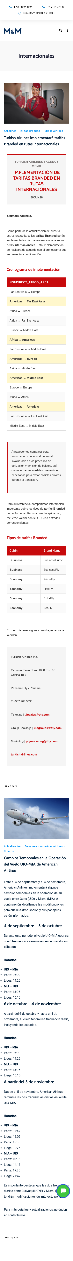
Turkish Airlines (53, 130)
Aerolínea (10, 130)
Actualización (12, 846)
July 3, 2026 (10, 786)
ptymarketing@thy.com (41, 741)
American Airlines (51, 846)
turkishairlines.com (24, 754)
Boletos (9, 851)
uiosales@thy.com (37, 714)
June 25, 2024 (11, 1237)
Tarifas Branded (29, 130)
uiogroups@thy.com (48, 728)
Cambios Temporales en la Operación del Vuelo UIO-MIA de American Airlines (35, 864)
